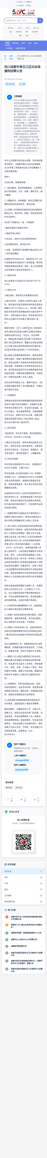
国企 (10, 32)
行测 (29, 43)
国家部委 (19, 32)
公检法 (27, 28)
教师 (26, 32)
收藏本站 (29, 2)
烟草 (20, 36)
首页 (7, 43)
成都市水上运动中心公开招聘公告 (24, 939)
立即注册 (21, 5)
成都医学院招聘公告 (19, 946)
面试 (35, 43)
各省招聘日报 (20, 48)
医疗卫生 (36, 28)
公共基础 (9, 48)
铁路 (26, 36)
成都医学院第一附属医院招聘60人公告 (26, 933)
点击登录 (28, 5)
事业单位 (11, 28)
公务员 (19, 28)
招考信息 (15, 43)
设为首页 (20, 2)
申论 (23, 43)
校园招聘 (35, 32)
